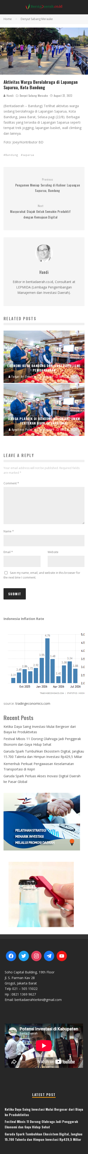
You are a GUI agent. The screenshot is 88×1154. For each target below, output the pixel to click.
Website (53, 552)
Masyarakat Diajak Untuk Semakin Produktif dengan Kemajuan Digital (40, 211)
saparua (28, 155)
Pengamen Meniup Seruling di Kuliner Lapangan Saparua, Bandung (47, 185)
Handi (10, 95)
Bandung (11, 155)
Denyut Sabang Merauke (34, 95)
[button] (44, 894)
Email (8, 552)
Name (9, 531)
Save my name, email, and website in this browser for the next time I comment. (42, 575)
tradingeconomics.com (32, 703)
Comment (11, 483)
